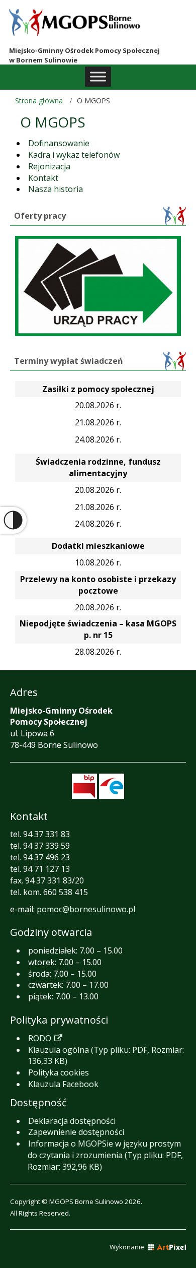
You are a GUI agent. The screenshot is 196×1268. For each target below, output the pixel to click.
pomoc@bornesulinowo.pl (86, 909)
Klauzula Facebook (63, 1084)
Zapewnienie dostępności (76, 1131)
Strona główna (39, 100)
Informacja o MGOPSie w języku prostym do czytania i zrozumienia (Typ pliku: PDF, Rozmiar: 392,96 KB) (105, 1155)
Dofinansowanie (58, 143)
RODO (44, 1038)
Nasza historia (55, 189)
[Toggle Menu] (98, 76)
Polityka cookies (58, 1072)
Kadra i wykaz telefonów (74, 154)
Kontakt (43, 177)
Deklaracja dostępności (72, 1120)
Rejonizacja (49, 166)
